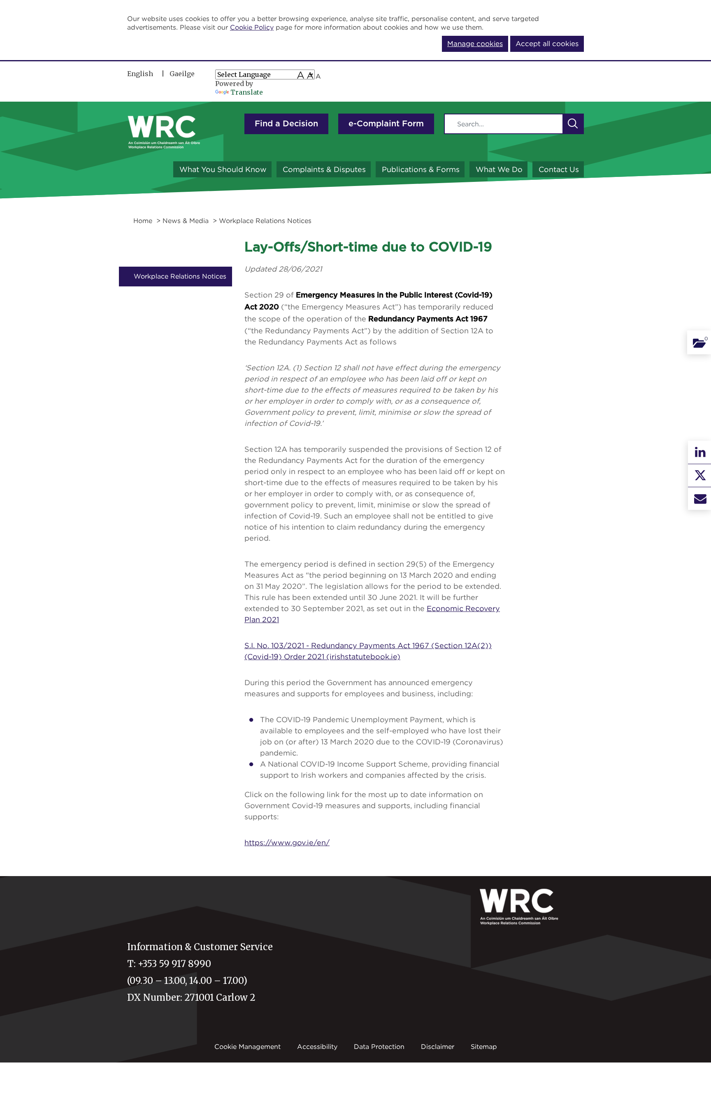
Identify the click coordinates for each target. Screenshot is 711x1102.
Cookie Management (247, 1046)
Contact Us (559, 169)
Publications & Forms (421, 169)
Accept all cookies (547, 43)
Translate (246, 92)
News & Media (186, 220)
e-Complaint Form (386, 124)
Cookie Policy (252, 27)
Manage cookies (475, 43)
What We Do (499, 169)
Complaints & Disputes (324, 169)
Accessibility (317, 1046)
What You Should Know (223, 169)
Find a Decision (286, 124)
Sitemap (484, 1046)
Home (142, 220)
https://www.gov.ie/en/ (287, 842)
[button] (572, 123)
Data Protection (379, 1046)
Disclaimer (437, 1046)
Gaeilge (182, 74)
